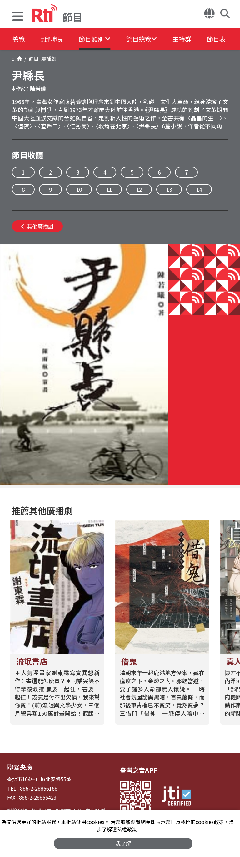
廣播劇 (47, 58)
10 (79, 189)
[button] (18, 17)
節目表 (216, 38)
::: (14, 58)
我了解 (123, 843)
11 (109, 189)
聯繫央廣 (19, 766)
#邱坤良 (52, 38)
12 (139, 189)
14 (199, 189)
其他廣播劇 (40, 226)
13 (169, 189)
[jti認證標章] (176, 797)
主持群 (181, 38)
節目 (32, 58)
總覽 (18, 38)
